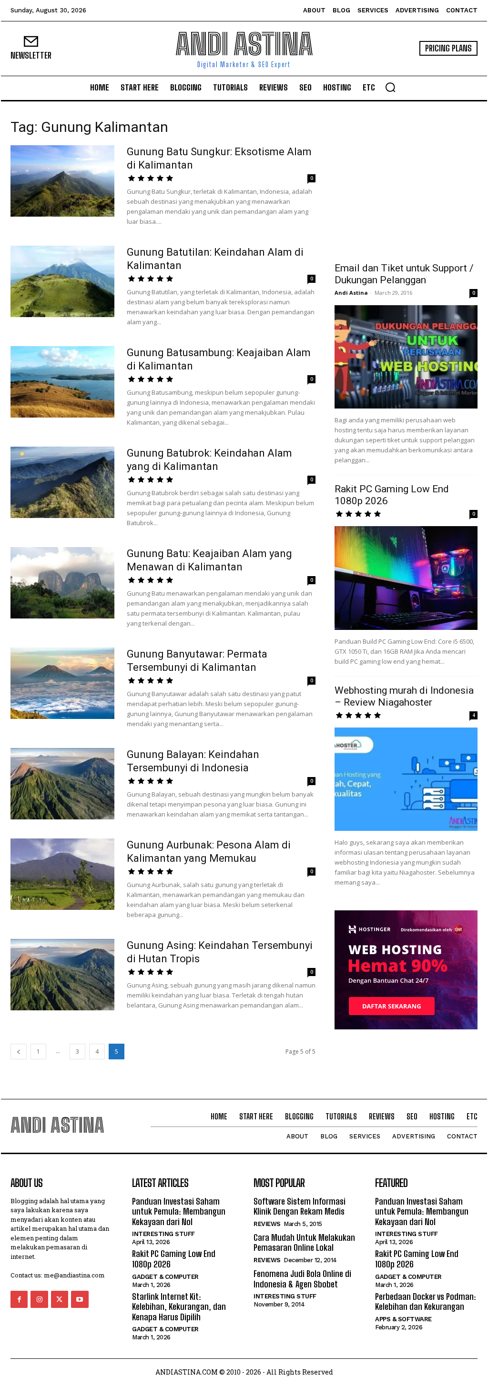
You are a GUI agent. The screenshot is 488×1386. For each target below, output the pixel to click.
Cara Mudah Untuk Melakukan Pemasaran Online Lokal (304, 1242)
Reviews (267, 1223)
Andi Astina (351, 292)
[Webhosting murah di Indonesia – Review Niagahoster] (406, 779)
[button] (390, 87)
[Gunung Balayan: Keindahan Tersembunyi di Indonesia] (62, 783)
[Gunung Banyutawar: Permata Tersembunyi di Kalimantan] (62, 683)
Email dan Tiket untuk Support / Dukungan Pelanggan (404, 274)
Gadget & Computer (165, 1276)
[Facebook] (19, 1299)
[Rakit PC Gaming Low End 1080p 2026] (406, 578)
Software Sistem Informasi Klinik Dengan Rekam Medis (300, 1206)
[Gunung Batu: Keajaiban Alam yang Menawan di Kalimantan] (62, 582)
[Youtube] (79, 1299)
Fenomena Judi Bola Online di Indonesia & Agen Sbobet (302, 1278)
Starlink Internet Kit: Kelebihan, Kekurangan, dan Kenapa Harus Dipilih (179, 1306)
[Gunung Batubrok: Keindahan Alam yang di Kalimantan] (62, 482)
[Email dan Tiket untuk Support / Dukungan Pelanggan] (406, 357)
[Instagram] (39, 1299)
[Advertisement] (406, 181)
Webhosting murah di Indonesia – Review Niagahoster (404, 696)
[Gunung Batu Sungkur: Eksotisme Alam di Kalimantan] (62, 181)
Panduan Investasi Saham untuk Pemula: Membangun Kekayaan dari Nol (178, 1211)
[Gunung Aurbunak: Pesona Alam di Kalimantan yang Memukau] (62, 874)
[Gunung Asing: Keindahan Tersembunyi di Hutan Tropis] (62, 974)
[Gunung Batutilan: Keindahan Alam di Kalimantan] (62, 281)
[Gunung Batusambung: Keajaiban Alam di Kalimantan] (62, 382)
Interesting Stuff (163, 1233)
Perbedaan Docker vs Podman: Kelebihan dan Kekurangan (425, 1301)
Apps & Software (403, 1319)
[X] (59, 1299)
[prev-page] (18, 1051)
